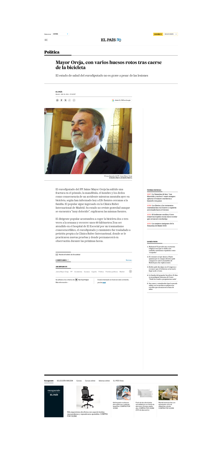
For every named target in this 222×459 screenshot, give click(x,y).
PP (71, 272)
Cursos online (90, 381)
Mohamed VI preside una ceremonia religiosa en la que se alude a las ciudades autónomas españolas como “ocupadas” (162, 249)
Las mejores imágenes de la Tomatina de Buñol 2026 (160, 225)
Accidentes (78, 272)
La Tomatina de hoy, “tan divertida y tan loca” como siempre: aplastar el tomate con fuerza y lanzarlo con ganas (161, 197)
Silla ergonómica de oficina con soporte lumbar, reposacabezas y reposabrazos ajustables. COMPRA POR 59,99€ (87, 414)
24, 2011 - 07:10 (68, 94)
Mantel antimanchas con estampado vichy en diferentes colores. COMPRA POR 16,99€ (167, 405)
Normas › (129, 260)
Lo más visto (152, 241)
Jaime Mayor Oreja (62, 272)
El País (59, 92)
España (94, 272)
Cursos (79, 381)
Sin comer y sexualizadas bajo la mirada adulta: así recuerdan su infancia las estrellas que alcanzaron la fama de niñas (163, 286)
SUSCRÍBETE (158, 34)
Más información (61, 282)
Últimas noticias (154, 190)
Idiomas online (104, 381)
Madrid (122, 272)
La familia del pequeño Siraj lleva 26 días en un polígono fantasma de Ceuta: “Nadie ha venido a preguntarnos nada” (163, 277)
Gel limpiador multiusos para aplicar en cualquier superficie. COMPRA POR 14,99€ (121, 405)
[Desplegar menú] (46, 40)
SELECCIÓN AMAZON (65, 381)
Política (52, 52)
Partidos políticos (112, 272)
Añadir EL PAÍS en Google (122, 100)
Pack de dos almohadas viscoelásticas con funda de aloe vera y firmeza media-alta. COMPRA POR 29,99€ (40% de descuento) (145, 406)
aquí (104, 282)
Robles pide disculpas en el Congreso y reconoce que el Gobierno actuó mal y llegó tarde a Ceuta (162, 269)
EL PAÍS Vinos (118, 381)
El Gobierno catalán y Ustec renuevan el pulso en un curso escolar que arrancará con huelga (162, 217)
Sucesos (87, 272)
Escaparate (48, 381)
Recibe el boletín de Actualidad (69, 254)
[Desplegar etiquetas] (130, 271)
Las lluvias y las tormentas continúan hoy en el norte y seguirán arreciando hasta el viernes (161, 207)
